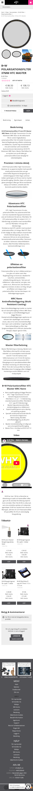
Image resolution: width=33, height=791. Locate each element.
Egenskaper (18, 120)
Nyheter (16, 687)
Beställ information (16, 718)
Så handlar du (16, 702)
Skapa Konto (16, 731)
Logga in (16, 636)
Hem (16, 684)
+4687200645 (19, 770)
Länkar (27, 120)
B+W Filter (21, 12)
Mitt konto (16, 707)
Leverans (17, 710)
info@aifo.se (19, 768)
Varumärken (13, 12)
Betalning (16, 712)
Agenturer (16, 720)
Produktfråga (11, 111)
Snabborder (16, 690)
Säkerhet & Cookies (16, 715)
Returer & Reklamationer (16, 725)
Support (16, 723)
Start (2, 12)
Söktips (16, 704)
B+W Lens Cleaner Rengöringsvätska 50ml (8, 542)
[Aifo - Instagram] (3, 787)
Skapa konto (16, 639)
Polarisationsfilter (6, 14)
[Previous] (2, 670)
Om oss (16, 692)
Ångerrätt (16, 728)
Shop (6, 12)
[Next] (31, 55)
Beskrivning (7, 120)
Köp (8, 562)
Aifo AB (16, 765)
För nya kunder (17, 699)
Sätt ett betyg (17, 80)
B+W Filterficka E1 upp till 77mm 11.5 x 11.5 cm (23, 583)
